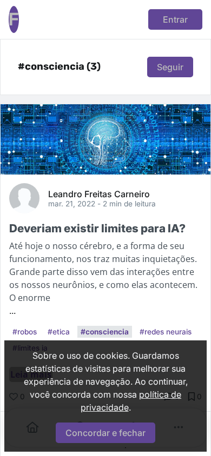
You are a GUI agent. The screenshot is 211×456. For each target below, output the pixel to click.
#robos (24, 331)
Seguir (170, 67)
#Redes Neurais (166, 331)
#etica (59, 331)
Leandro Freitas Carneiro (99, 193)
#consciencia (105, 331)
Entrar (175, 19)
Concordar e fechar (105, 432)
